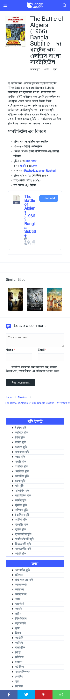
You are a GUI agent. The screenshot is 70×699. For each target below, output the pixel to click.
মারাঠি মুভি (20, 461)
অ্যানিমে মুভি (21, 432)
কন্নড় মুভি (20, 456)
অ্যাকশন (19, 589)
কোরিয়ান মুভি (22, 471)
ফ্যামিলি (19, 642)
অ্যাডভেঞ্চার (21, 584)
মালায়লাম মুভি (22, 452)
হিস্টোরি (19, 686)
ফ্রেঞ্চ (34, 166)
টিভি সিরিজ (21, 618)
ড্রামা (55, 69)
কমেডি (18, 608)
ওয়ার (46, 69)
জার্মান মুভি (20, 500)
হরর (17, 681)
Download (49, 198)
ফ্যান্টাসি (19, 638)
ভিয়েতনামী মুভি (23, 544)
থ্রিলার (18, 633)
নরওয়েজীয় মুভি (23, 548)
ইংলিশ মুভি (20, 427)
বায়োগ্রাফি (20, 647)
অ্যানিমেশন (20, 594)
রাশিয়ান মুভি (21, 510)
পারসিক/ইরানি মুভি (24, 539)
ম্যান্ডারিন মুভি (22, 490)
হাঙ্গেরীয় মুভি (21, 524)
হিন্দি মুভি (20, 437)
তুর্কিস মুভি (20, 529)
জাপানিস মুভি (22, 476)
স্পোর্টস (19, 676)
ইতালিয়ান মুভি (22, 515)
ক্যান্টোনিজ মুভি (23, 495)
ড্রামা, (28, 161)
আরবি (23, 166)
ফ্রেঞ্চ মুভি (20, 481)
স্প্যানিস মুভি (21, 466)
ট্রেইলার (19, 575)
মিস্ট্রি (18, 652)
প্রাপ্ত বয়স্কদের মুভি (24, 579)
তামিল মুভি (20, 442)
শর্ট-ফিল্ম (19, 667)
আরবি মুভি (35, 69)
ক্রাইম (18, 613)
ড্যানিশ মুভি (21, 519)
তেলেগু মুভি (21, 447)
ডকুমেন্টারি (20, 623)
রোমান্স (18, 662)
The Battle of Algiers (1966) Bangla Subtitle (30, 216)
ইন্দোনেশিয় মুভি (23, 534)
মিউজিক (19, 657)
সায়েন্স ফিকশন (22, 671)
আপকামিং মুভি (22, 570)
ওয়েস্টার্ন (19, 604)
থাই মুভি (19, 485)
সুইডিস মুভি (21, 505)
